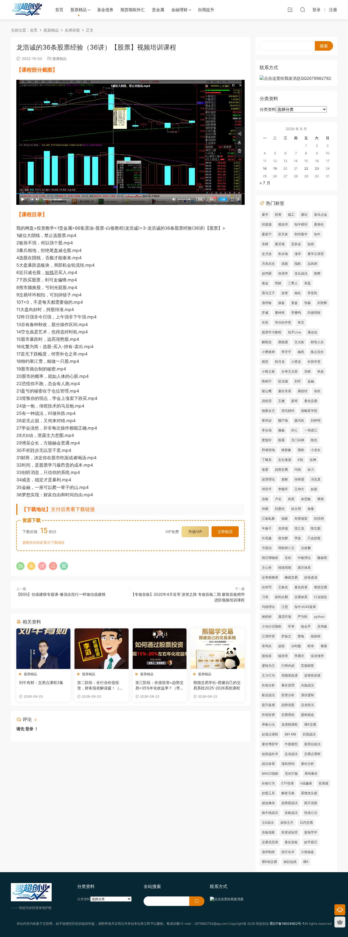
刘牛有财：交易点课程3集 (41, 682)
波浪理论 (268, 479)
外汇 (294, 430)
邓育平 (267, 489)
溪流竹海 (284, 616)
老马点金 (320, 214)
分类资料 (268, 109)
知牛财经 (300, 224)
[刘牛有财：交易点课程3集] (43, 648)
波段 (281, 646)
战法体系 (268, 764)
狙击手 (306, 626)
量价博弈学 (270, 744)
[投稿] (290, 9)
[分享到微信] (20, 566)
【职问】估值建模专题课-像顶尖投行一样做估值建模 (60, 594)
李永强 (267, 430)
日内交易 (306, 822)
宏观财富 (307, 666)
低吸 (284, 518)
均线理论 (268, 607)
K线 (300, 460)
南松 (297, 293)
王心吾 (267, 567)
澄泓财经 (287, 411)
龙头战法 (300, 273)
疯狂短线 (290, 862)
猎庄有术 (287, 852)
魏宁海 (283, 420)
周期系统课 (289, 675)
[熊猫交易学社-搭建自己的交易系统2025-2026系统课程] (218, 648)
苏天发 (283, 234)
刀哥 (265, 597)
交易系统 (287, 715)
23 (317, 168)
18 (264, 168)
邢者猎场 (268, 450)
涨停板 (267, 303)
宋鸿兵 (267, 646)
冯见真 (316, 479)
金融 (310, 381)
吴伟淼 (322, 626)
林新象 (286, 450)
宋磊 (307, 283)
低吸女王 (268, 411)
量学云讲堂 (315, 254)
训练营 (267, 401)
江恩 (284, 607)
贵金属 (158, 9)
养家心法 (268, 724)
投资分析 (287, 695)
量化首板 (291, 842)
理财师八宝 (286, 548)
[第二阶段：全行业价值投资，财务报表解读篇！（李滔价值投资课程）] (101, 648)
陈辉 (317, 273)
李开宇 (286, 352)
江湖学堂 (268, 636)
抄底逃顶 (310, 577)
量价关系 (284, 391)
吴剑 (288, 558)
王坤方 (299, 489)
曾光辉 (283, 538)
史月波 (267, 254)
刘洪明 (319, 518)
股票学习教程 (271, 332)
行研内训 (287, 666)
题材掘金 (307, 715)
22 (306, 168)
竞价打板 (291, 773)
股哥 (294, 401)
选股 (284, 263)
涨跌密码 (287, 764)
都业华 (283, 224)
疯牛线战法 (270, 813)
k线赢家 (306, 783)
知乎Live (294, 332)
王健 (281, 401)
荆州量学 (300, 234)
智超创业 (27, 9)
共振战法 (307, 685)
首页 (59, 9)
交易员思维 (270, 842)
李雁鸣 (296, 313)
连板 (265, 499)
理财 (278, 283)
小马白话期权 (271, 626)
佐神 (313, 460)
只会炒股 (314, 538)
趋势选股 (287, 705)
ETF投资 (287, 783)
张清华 (283, 273)
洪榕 (307, 371)
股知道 (267, 656)
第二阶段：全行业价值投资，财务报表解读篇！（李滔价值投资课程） (100, 685)
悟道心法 (310, 813)
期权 (301, 450)
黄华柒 (267, 420)
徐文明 (296, 509)
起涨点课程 (270, 734)
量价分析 (307, 764)
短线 (49, 272)
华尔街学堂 (283, 322)
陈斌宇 (267, 381)
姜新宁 (267, 234)
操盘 (281, 303)
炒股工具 (268, 793)
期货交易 (320, 587)
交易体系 (300, 597)
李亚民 (312, 293)
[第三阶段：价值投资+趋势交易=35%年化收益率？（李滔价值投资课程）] (160, 648)
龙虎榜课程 (289, 724)
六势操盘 (307, 852)
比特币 (267, 587)
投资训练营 (289, 832)
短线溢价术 (270, 754)
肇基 (324, 646)
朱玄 (301, 322)
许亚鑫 (267, 538)
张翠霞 (299, 479)
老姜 (310, 509)
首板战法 (291, 813)
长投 (265, 322)
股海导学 (310, 832)
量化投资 (300, 587)
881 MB (290, 734)
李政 (297, 538)
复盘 (294, 303)
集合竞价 (317, 352)
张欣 (317, 391)
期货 (265, 362)
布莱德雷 (300, 518)
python (319, 616)
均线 (297, 469)
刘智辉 (322, 303)
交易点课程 (312, 754)
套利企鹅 (281, 597)
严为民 (302, 616)
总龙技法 (307, 705)
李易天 (299, 656)
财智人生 (317, 342)
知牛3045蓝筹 (305, 607)
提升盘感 (268, 705)
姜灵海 (280, 244)
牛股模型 (291, 744)
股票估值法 (312, 744)
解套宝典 (287, 793)
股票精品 (78, 9)
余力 (310, 469)
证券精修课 (270, 577)
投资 (278, 214)
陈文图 (316, 528)
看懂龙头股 (309, 793)
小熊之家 (268, 371)
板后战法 (268, 695)
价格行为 (268, 783)
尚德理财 (314, 313)
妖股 (314, 489)
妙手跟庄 (310, 842)
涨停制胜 (268, 852)
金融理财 (179, 9)
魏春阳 (322, 558)
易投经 (302, 391)
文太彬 (299, 342)
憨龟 (301, 636)
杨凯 (301, 352)
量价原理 (287, 685)
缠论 (304, 214)
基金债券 (105, 9)
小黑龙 (296, 362)
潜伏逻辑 (307, 695)
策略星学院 (309, 411)
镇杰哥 (283, 656)
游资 (284, 293)
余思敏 (306, 499)
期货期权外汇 (132, 9)
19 (275, 168)
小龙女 (316, 450)
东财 (265, 244)
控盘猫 (267, 224)
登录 (29, 728)
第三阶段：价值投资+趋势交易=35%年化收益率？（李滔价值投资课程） (159, 685)
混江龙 (299, 528)
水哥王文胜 (289, 371)
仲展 (265, 509)
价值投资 (268, 715)
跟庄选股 (310, 803)
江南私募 (268, 518)
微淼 (281, 430)
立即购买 (225, 531)
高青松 (319, 224)
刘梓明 (316, 420)
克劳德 (283, 528)
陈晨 (281, 440)
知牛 (317, 234)
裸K (306, 862)
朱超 (320, 371)
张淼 (307, 303)
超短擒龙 (268, 803)
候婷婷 (267, 616)
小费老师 (268, 352)
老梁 (265, 469)
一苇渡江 (310, 430)
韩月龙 (280, 362)
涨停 (297, 254)
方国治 (267, 548)
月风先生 (268, 263)
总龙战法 (291, 754)
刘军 (297, 381)
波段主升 (286, 822)
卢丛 (278, 499)
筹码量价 (311, 773)
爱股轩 (267, 440)
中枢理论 (304, 558)
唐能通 (283, 342)
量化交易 (310, 401)
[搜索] (302, 9)
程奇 (310, 646)
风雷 (291, 499)
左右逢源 (284, 460)
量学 (265, 214)
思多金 (296, 244)
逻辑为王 (268, 666)
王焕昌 (283, 587)
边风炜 (312, 263)
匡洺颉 (283, 381)
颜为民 (299, 420)
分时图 (296, 646)
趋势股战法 (289, 803)
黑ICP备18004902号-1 (287, 923)
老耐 (284, 479)
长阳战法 (309, 734)
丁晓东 (267, 460)
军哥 (291, 626)
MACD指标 (270, 773)
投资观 (323, 783)
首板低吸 (268, 832)
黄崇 (320, 499)
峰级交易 (291, 577)
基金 (265, 283)
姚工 (291, 214)
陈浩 (314, 440)
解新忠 (267, 342)
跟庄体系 (304, 567)
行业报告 (320, 597)
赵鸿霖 (267, 273)
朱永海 (283, 254)
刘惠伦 (280, 509)
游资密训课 (312, 675)
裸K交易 (310, 724)
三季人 (293, 283)
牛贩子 (267, 528)
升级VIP (195, 531)
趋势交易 (281, 469)
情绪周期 (284, 567)
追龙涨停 (317, 656)
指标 (297, 263)
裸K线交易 (269, 862)
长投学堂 (314, 362)
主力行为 (268, 675)
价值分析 (268, 685)
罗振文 (286, 636)
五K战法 (268, 822)
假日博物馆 (270, 558)
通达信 (312, 332)
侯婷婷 (316, 636)
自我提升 (206, 9)
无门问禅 (297, 440)
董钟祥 (280, 313)
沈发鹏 (306, 548)
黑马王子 (268, 293)
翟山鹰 (267, 391)
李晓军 (283, 489)
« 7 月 (265, 182)
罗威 (265, 313)
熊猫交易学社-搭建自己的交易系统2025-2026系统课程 (217, 685)
